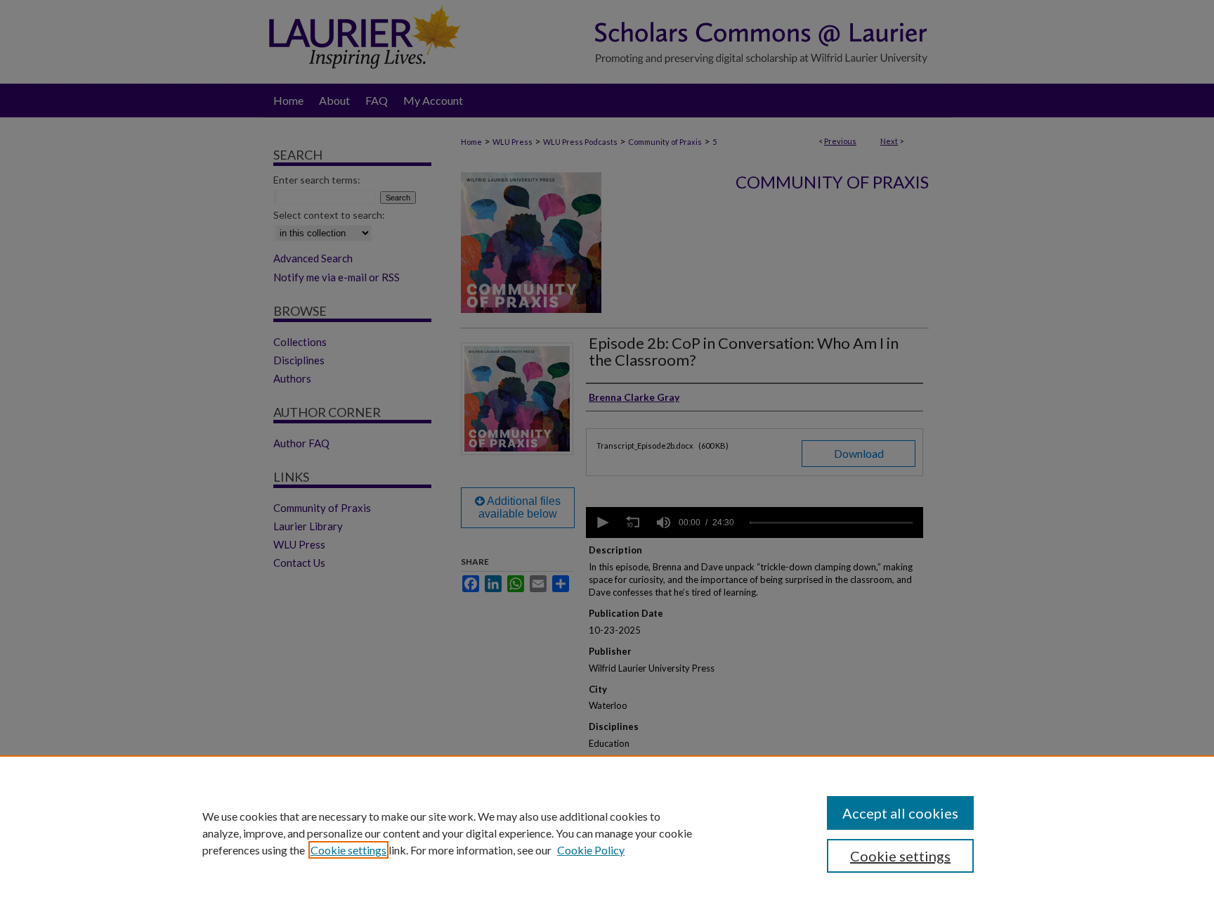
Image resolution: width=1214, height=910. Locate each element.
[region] (607, 832)
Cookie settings (348, 850)
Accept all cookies (900, 813)
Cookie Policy (591, 850)
